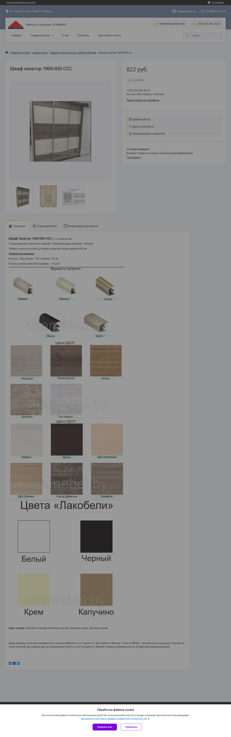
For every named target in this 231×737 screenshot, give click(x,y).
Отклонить (131, 727)
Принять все (104, 727)
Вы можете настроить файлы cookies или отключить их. (114, 718)
